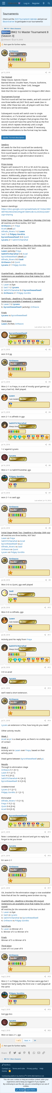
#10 (49, 607)
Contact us (6, 1068)
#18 (49, 976)
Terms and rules (18, 1068)
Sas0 (3, 234)
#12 (49, 667)
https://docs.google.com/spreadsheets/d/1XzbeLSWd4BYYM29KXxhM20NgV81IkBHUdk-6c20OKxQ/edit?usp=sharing (25, 212)
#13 (49, 688)
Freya (17, 225)
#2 (50, 349)
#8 (50, 528)
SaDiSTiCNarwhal (20, 239)
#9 (50, 580)
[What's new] (43, 3)
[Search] (48, 3)
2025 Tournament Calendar (26, 19)
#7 (50, 493)
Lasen (22, 231)
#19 (49, 1009)
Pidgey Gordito (17, 234)
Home (4, 1071)
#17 (49, 888)
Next (26, 1040)
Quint (26, 237)
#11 (49, 635)
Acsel (3, 228)
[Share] (46, 72)
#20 (49, 1030)
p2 (14, 228)
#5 (50, 444)
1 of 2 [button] (18, 1040)
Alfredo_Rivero (8, 231)
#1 (50, 72)
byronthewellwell (10, 237)
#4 (50, 412)
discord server (9, 21)
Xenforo (7, 1065)
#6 (50, 465)
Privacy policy (32, 1068)
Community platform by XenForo (23, 1076)
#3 (50, 382)
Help (41, 1068)
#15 (49, 832)
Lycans (4, 239)
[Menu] (4, 3)
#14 (49, 720)
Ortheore (7, 39)
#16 (49, 855)
